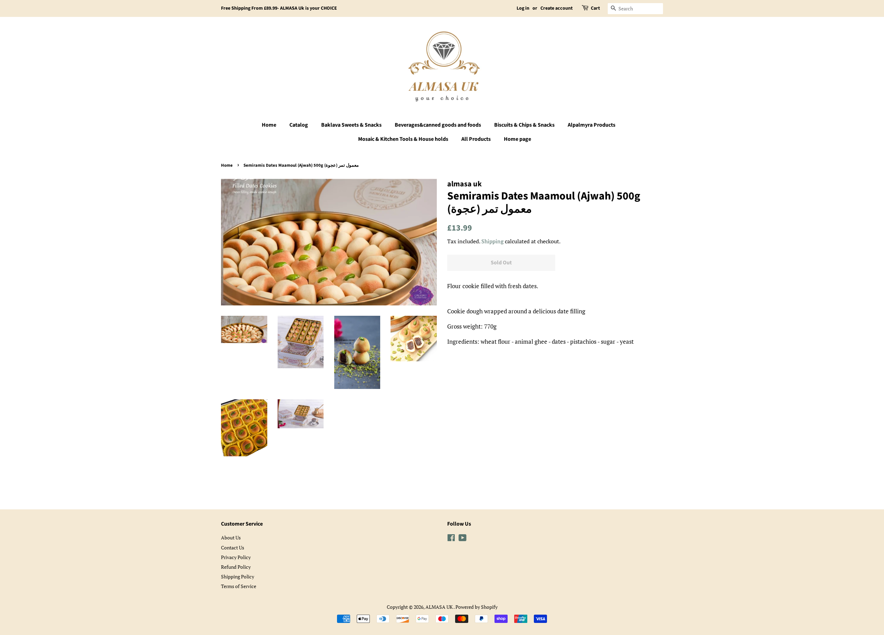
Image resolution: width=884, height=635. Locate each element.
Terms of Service (238, 586)
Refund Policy (236, 567)
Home (269, 125)
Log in (523, 8)
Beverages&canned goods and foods (438, 125)
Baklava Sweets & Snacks (351, 125)
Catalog (298, 125)
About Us (231, 537)
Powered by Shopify (476, 607)
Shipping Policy (237, 576)
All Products (476, 139)
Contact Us (232, 547)
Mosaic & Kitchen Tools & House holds (403, 139)
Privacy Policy (236, 557)
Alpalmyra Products (591, 125)
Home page (517, 139)
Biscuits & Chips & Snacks (524, 125)
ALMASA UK (439, 607)
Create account (556, 8)
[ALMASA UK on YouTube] (463, 539)
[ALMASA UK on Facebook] (451, 539)
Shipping (492, 241)
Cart (595, 8)
